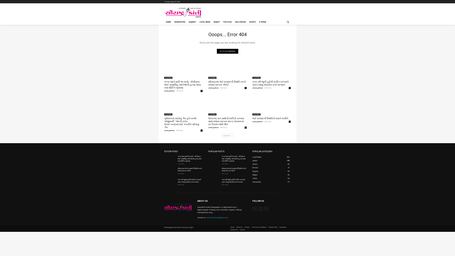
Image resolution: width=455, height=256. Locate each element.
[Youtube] (289, 1)
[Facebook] (279, 1)
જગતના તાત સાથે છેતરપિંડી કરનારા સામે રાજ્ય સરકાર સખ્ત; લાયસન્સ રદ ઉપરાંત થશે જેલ (226, 121)
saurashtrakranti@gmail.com (217, 217)
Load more (227, 136)
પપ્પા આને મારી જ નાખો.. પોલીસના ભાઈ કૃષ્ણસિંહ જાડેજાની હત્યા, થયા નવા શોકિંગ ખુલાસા (182, 84)
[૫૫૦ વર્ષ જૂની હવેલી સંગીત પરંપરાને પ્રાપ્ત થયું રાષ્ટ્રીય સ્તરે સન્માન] (271, 69)
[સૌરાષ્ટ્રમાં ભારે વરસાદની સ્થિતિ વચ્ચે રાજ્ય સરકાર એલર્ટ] (227, 69)
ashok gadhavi (169, 91)
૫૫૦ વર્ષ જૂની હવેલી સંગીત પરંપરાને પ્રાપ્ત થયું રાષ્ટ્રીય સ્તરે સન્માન (270, 83)
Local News (168, 78)
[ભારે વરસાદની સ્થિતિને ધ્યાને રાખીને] (271, 105)
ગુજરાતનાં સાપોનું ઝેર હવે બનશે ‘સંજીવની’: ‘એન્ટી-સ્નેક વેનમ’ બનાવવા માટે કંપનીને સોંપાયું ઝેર (181, 123)
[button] (288, 22)
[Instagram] (283, 1)
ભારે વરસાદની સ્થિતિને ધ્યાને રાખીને (270, 118)
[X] (286, 1)
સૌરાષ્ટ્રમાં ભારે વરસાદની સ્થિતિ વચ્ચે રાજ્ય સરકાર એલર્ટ (227, 83)
